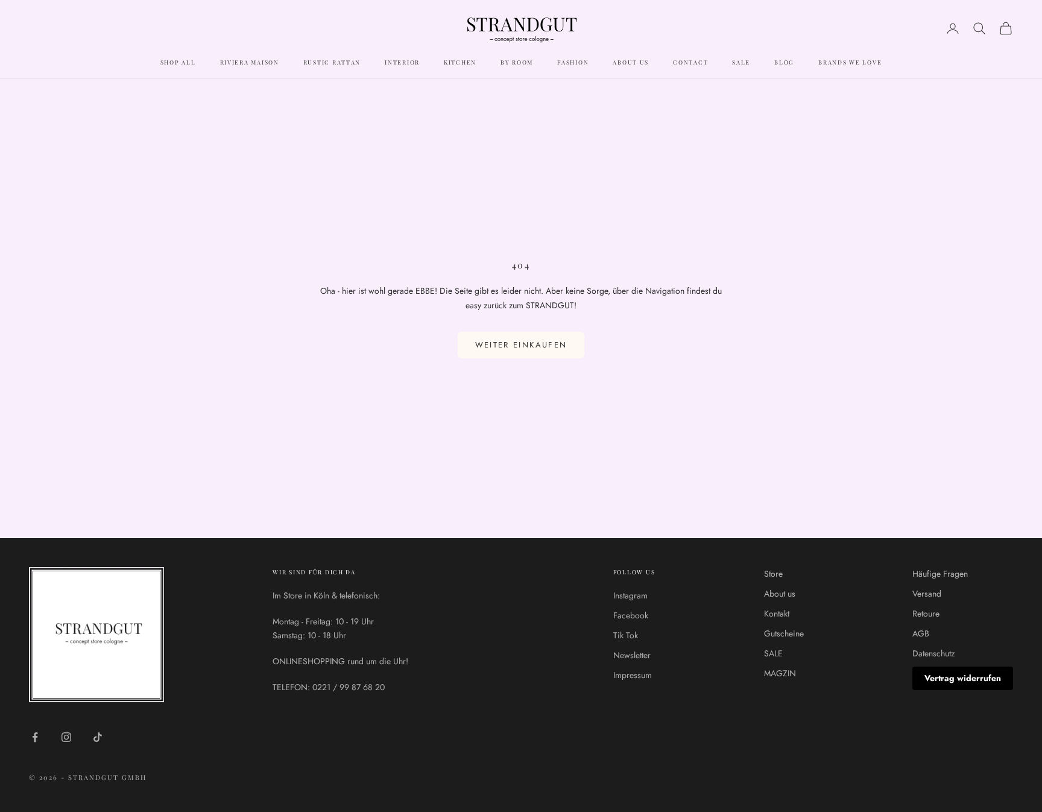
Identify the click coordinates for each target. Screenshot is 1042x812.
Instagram (630, 595)
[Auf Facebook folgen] (35, 737)
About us (779, 594)
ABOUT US (631, 62)
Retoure (925, 613)
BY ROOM (516, 62)
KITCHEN (460, 62)
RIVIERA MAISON (249, 62)
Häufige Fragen (940, 574)
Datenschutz (933, 653)
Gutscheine (784, 633)
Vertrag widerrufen (962, 678)
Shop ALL (178, 62)
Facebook (630, 615)
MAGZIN (780, 673)
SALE (741, 62)
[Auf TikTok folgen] (98, 737)
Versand (926, 594)
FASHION (573, 62)
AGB (920, 633)
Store (773, 574)
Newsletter (632, 655)
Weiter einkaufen (521, 344)
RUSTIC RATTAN (332, 62)
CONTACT (690, 62)
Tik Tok (625, 635)
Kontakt (776, 613)
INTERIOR (402, 62)
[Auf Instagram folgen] (66, 737)
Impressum (632, 675)
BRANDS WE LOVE (850, 62)
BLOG (784, 62)
